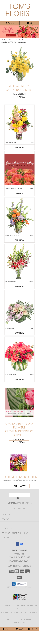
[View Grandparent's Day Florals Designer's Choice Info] (19, 169)
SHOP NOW (11, 35)
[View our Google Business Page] (21, 545)
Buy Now (19, 97)
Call (7, 629)
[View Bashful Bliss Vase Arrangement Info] (19, 308)
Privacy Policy (10, 619)
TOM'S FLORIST (19, 10)
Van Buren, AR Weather (10, 612)
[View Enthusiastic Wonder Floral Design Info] (19, 216)
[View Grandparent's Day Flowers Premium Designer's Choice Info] (19, 402)
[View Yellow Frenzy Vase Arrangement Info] (19, 65)
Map (20, 629)
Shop (11, 23)
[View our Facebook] (17, 545)
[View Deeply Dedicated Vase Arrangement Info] (19, 262)
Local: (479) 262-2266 (19, 560)
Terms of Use (19, 623)
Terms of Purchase (25, 619)
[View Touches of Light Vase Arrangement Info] (19, 123)
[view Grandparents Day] (19, 37)
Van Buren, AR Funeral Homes (13, 605)
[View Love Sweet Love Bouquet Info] (19, 355)
